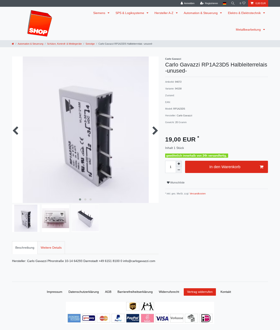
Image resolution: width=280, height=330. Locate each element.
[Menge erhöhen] (179, 164)
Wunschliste (177, 182)
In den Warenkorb (224, 167)
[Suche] (233, 3)
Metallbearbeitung (249, 29)
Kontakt (225, 291)
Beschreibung (24, 247)
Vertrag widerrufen (200, 291)
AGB (108, 291)
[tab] (25, 247)
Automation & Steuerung (201, 13)
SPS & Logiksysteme (130, 13)
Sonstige (90, 43)
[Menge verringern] (179, 170)
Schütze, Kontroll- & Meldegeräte (64, 43)
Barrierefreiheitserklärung (135, 291)
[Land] (224, 3)
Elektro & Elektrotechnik (245, 13)
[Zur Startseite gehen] (13, 43)
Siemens (99, 13)
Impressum (54, 291)
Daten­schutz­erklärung (83, 291)
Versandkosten (197, 193)
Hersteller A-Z (164, 13)
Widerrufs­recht (169, 291)
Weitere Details (51, 247)
